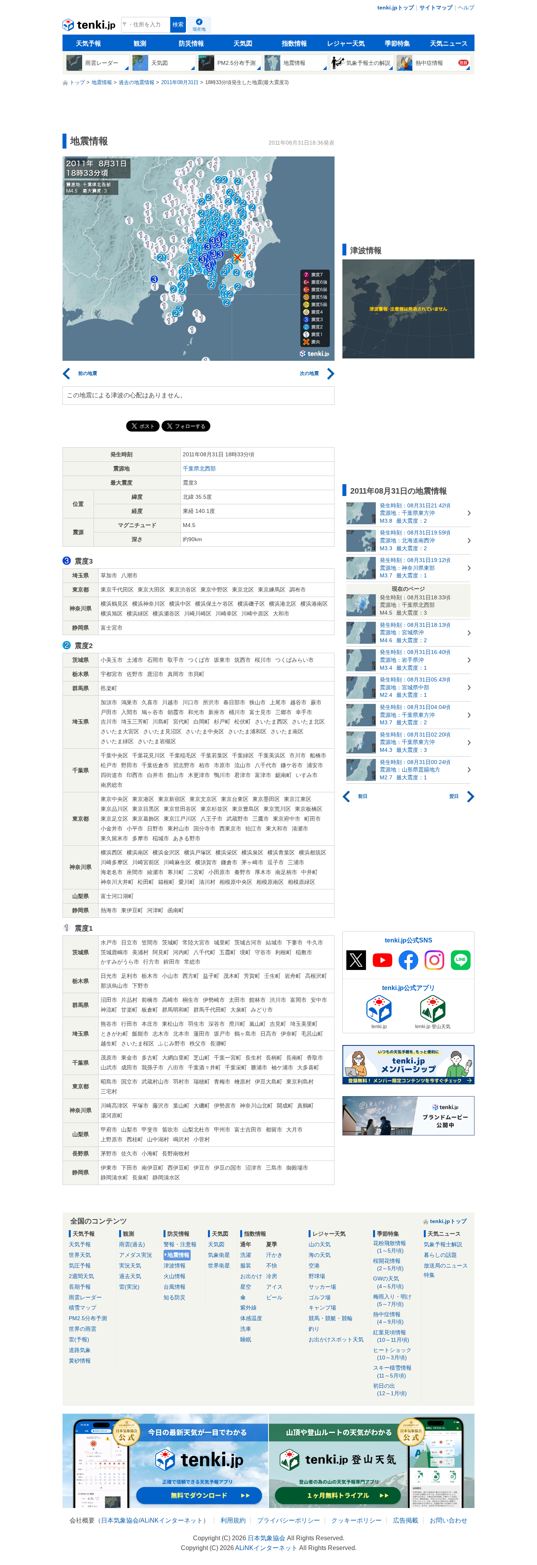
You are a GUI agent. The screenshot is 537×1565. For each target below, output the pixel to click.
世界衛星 (219, 1265)
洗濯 (245, 1255)
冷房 (271, 1276)
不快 (271, 1265)
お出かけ (251, 1276)
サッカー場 (322, 1287)
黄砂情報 (80, 1360)
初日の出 (390, 1389)
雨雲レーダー (85, 1297)
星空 (245, 1287)
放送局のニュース (446, 1265)
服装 (245, 1265)
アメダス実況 (135, 1255)
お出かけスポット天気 (336, 1339)
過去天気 (130, 1276)
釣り (314, 1329)
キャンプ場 (322, 1307)
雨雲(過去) (132, 1244)
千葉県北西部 (199, 468)
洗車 (245, 1329)
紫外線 (248, 1307)
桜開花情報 (388, 1264)
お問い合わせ (448, 1520)
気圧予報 (80, 1265)
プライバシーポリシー (288, 1520)
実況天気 (130, 1265)
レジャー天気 (346, 43)
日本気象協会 (120, 1520)
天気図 (243, 43)
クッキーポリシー (356, 1520)
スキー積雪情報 (392, 1371)
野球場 (317, 1276)
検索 (178, 25)
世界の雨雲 (82, 1329)
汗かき (274, 1255)
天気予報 (88, 43)
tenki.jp (90, 27)
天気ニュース (449, 43)
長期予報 (80, 1287)
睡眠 (245, 1339)
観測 (140, 43)
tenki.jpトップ (395, 7)
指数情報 (294, 43)
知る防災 (175, 1297)
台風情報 (175, 1287)
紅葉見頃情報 (391, 1336)
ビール (274, 1297)
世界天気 (80, 1255)
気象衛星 (219, 1255)
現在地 (199, 29)
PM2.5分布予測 (88, 1318)
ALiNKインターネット (171, 1520)
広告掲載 (405, 1520)
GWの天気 (388, 1282)
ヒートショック (392, 1354)
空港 (314, 1265)
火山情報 (175, 1276)
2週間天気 (81, 1276)
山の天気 (320, 1244)
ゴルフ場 (320, 1297)
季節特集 (397, 43)
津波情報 (175, 1265)
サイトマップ (435, 7)
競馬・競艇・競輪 (331, 1318)
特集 (429, 1275)
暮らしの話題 (440, 1255)
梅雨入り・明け (392, 1300)
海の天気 (320, 1255)
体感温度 (251, 1318)
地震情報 (178, 1255)
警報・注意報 (180, 1244)
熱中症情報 (388, 1318)
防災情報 (191, 43)
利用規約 (233, 1520)
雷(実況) (129, 1287)
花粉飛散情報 (389, 1247)
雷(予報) (79, 1339)
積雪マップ (82, 1307)
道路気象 (80, 1350)
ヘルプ (466, 7)
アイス (274, 1287)
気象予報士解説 (443, 1244)
